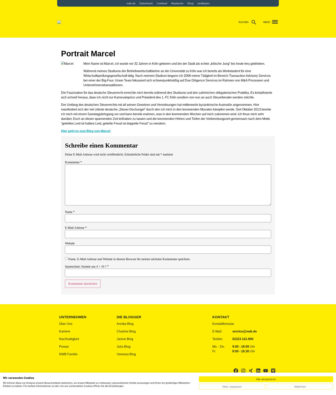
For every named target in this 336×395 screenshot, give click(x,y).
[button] (273, 22)
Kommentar (73, 162)
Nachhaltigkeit (69, 339)
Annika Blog (125, 323)
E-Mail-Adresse (76, 227)
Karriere (64, 331)
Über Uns (65, 323)
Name (70, 212)
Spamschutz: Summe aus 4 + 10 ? (85, 266)
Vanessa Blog (126, 354)
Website (70, 243)
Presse (64, 346)
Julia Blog (123, 346)
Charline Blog (126, 331)
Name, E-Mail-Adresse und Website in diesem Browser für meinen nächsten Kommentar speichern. (129, 259)
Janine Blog (125, 339)
